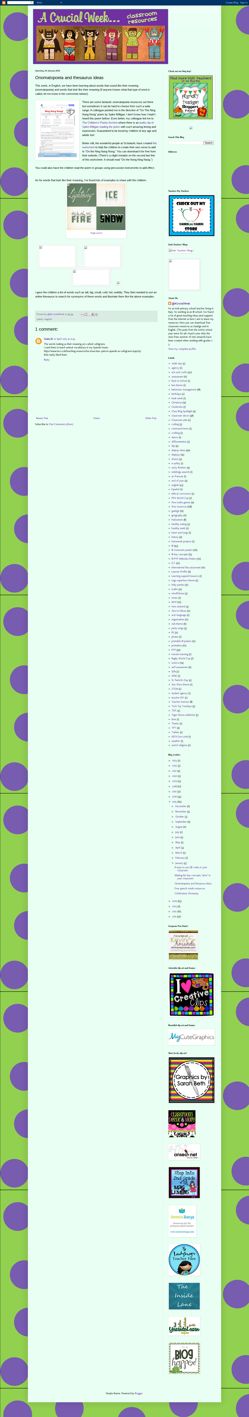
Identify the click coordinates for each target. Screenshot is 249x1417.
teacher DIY (178, 697)
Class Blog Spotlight (182, 411)
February (180, 857)
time (174, 719)
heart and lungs (180, 532)
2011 (174, 916)
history (175, 537)
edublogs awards (180, 472)
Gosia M (48, 338)
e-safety (176, 463)
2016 (175, 796)
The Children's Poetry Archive (100, 122)
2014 (175, 901)
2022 (175, 765)
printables (177, 645)
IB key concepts (180, 554)
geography (177, 515)
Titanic (175, 723)
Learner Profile (179, 571)
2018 (174, 786)
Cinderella (177, 406)
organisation (178, 619)
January (179, 863)
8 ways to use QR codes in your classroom (191, 869)
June (177, 837)
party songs (177, 628)
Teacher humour (180, 701)
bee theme (177, 385)
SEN (174, 671)
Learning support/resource (185, 576)
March (179, 852)
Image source (96, 232)
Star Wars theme (180, 684)
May (178, 842)
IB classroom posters (182, 550)
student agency (180, 693)
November (181, 811)
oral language (179, 615)
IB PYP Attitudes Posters (184, 558)
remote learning (180, 654)
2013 (174, 906)
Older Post (150, 418)
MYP (174, 602)
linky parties (178, 584)
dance (175, 437)
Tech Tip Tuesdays (182, 706)
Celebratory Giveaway (187, 893)
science (175, 662)
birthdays (176, 394)
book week (177, 398)
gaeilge (175, 511)
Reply (47, 359)
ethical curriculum (181, 493)
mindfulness (178, 593)
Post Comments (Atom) (61, 424)
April (178, 847)
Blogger (139, 1393)
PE (173, 632)
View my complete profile (182, 349)
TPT (174, 727)
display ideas (178, 450)
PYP (174, 649)
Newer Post (42, 418)
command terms (180, 428)
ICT (173, 563)
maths (175, 589)
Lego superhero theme (183, 580)
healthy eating (179, 524)
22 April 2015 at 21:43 (64, 338)
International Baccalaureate (186, 567)
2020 (175, 776)
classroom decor (180, 415)
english (48, 319)
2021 (174, 770)
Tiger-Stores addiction (183, 715)
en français (177, 476)
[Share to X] (89, 314)
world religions (179, 745)
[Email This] (82, 314)
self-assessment (180, 667)
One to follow (179, 610)
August (179, 826)
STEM (175, 688)
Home (97, 418)
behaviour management (184, 389)
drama (175, 459)
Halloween (177, 519)
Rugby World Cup (181, 658)
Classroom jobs (179, 420)
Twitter (175, 732)
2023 (175, 760)
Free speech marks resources (190, 888)
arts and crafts (179, 372)
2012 (174, 911)
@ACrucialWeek (181, 303)
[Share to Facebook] (93, 314)
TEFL (174, 710)
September (181, 821)
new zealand (178, 606)
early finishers (179, 467)
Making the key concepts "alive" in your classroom (193, 877)
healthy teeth (178, 528)
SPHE (174, 676)
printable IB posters (181, 641)
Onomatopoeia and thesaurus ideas (193, 883)
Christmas (177, 402)
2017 (174, 791)
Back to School (179, 380)
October (180, 816)
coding (175, 424)
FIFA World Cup (180, 498)
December (181, 806)
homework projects (181, 541)
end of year (178, 480)
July (177, 832)
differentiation (179, 441)
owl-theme (177, 623)
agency (175, 367)
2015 (174, 801)
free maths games (181, 502)
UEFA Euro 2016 (180, 736)
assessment (177, 376)
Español (176, 489)
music (175, 597)
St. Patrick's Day (180, 680)
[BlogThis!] (86, 314)
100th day (177, 363)
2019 (175, 781)
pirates (175, 636)
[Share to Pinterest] (96, 314)
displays (176, 454)
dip (173, 445)
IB (172, 545)
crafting (176, 433)
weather (176, 741)
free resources (179, 506)
